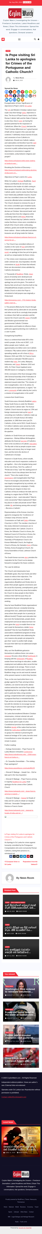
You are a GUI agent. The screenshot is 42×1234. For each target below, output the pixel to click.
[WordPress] (30, 96)
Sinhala (20, 181)
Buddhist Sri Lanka (19, 782)
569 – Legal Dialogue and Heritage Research (21, 1217)
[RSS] (6, 96)
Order (26, 520)
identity (14, 727)
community (13, 390)
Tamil (34, 181)
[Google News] (14, 100)
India (15, 361)
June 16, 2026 (10, 1152)
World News (9, 986)
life (11, 505)
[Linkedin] (18, 92)
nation (34, 401)
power (27, 318)
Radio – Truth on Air (21, 1222)
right (34, 143)
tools (17, 624)
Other (8, 50)
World (17, 1207)
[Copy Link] (30, 92)
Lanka (29, 177)
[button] (35, 39)
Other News (23, 1212)
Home (5, 1207)
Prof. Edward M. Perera (18, 902)
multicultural (16, 730)
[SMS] (34, 92)
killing (23, 217)
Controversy (28, 752)
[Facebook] (6, 92)
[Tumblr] (14, 96)
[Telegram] (10, 100)
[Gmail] (34, 96)
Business (23, 1207)
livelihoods (32, 656)
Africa (31, 353)
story (26, 557)
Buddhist (20, 274)
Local (6, 1143)
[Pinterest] (22, 92)
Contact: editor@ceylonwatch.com (14, 1097)
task (29, 412)
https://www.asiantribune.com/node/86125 (20, 768)
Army (29, 545)
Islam (31, 274)
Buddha (30, 659)
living (31, 627)
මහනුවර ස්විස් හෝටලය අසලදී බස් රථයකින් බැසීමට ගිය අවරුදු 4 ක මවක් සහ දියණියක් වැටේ (20, 1149)
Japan (18, 364)
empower (8, 656)
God (23, 247)
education (33, 444)
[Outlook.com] (6, 100)
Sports (10, 1212)
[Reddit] (14, 92)
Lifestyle (16, 1212)
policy (24, 113)
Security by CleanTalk (25, 1228)
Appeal (23, 798)
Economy (30, 1207)
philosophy (21, 659)
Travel (36, 1207)
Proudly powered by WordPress (15, 1199)
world (7, 252)
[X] (10, 92)
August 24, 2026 (13, 995)
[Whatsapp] (26, 92)
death (18, 264)
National (11, 1207)
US (9, 110)
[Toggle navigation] (19, 39)
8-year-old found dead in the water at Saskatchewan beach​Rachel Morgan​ (20, 1015)
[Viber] (18, 96)
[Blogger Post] (22, 96)
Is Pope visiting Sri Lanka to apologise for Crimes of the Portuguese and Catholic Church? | (19, 837)
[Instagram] (10, 96)
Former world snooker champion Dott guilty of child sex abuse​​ (19, 1038)
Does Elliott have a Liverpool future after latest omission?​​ (21, 1061)
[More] (22, 100)
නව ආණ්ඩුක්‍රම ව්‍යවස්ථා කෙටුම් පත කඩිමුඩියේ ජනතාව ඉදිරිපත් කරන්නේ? (19, 952)
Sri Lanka (28, 106)
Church (24, 126)
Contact (31, 1212)
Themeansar (20, 1202)
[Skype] (26, 96)
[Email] (18, 100)
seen (20, 121)
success (24, 441)
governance (9, 478)
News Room (20, 78)
